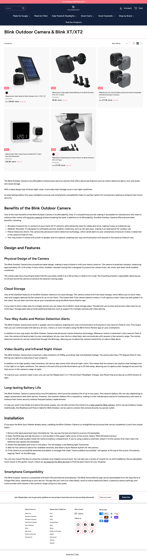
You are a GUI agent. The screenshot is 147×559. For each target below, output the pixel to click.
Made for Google (20, 16)
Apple (52, 534)
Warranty (28, 531)
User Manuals (29, 525)
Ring (51, 525)
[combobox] (15, 8)
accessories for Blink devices (57, 462)
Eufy (51, 519)
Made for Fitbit (41, 16)
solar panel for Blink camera (102, 405)
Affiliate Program (30, 519)
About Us (28, 513)
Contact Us (28, 537)
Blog (26, 528)
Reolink (52, 543)
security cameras (34, 217)
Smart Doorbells (105, 16)
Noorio (52, 540)
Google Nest (54, 522)
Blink (51, 516)
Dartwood (53, 537)
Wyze (51, 528)
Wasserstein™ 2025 (72, 554)
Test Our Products (73, 22)
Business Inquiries (30, 516)
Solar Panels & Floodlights (63, 16)
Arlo (51, 513)
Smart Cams (86, 16)
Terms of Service (30, 534)
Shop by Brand (125, 16)
